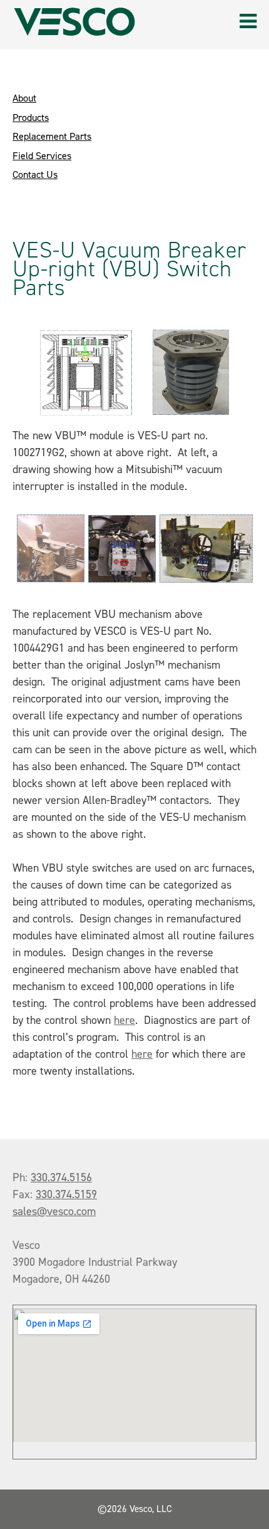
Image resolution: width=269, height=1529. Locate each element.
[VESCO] (74, 21)
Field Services (42, 155)
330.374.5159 (66, 1194)
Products (31, 117)
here (124, 1020)
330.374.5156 (61, 1177)
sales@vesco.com (54, 1211)
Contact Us (35, 174)
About (24, 98)
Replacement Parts (52, 136)
